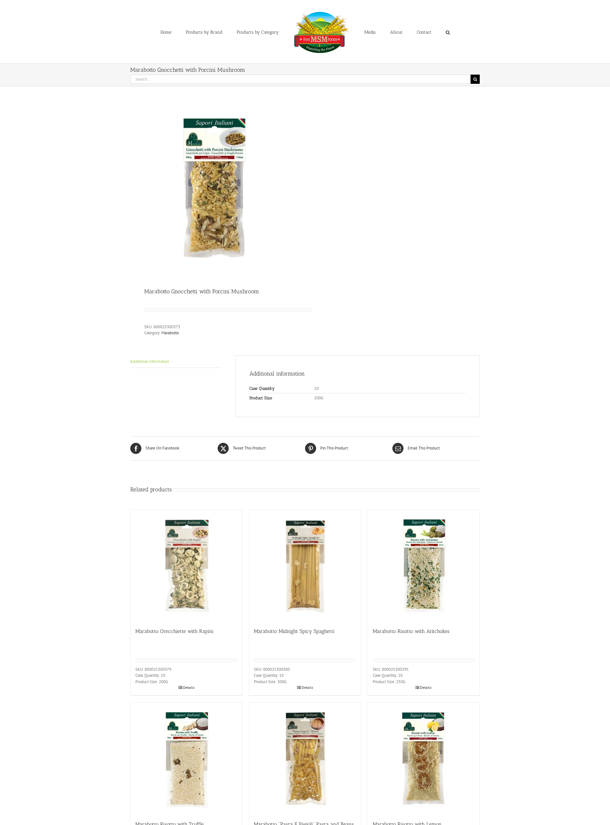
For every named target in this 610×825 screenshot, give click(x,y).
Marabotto (170, 333)
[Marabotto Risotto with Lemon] (423, 758)
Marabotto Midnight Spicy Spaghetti (294, 631)
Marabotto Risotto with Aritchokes (411, 631)
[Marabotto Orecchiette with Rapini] (186, 565)
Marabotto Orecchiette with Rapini (174, 631)
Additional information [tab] (149, 361)
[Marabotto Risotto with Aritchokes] (423, 565)
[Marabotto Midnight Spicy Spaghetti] (305, 565)
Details (188, 687)
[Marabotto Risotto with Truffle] (186, 758)
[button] (421, 31)
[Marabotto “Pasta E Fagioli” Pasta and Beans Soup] (305, 758)
